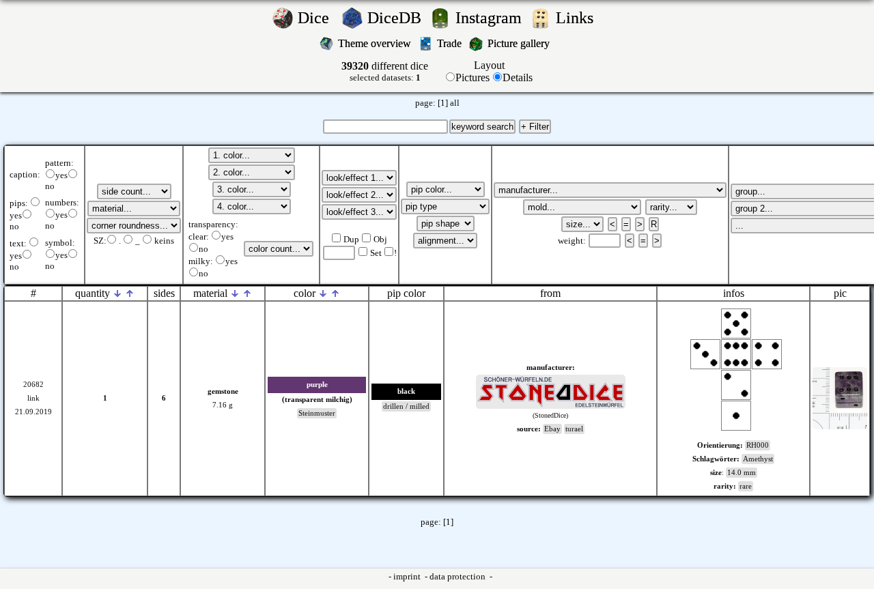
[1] (443, 103)
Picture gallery (521, 43)
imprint (408, 576)
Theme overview (376, 43)
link (33, 398)
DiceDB (396, 18)
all (455, 103)
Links (579, 18)
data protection (458, 576)
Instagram (490, 18)
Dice (317, 18)
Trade (450, 43)
